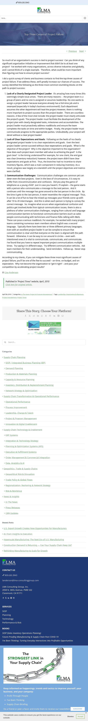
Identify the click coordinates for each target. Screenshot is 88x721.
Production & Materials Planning (21, 374)
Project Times (21, 297)
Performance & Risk (11, 622)
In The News (25, 294)
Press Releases (13, 507)
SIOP (4, 611)
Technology (7, 618)
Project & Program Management (41, 294)
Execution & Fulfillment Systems (21, 452)
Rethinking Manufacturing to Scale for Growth (26, 550)
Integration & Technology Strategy (22, 440)
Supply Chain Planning (14, 357)
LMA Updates (12, 513)
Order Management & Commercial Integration (28, 457)
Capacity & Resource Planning (20, 379)
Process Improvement (16, 407)
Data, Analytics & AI (15, 463)
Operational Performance (18, 401)
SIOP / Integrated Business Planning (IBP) (25, 362)
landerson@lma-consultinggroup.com (20, 580)
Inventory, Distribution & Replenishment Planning (30, 385)
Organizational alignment (74, 294)
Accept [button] (80, 716)
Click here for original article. (19, 284)
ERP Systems (12, 435)
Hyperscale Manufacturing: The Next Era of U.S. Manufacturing (34, 539)
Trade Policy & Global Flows (19, 479)
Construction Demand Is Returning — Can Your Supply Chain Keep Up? (38, 545)
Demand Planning (14, 368)
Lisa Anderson (11, 272)
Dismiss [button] (70, 716)
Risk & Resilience (14, 491)
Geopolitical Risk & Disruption (20, 474)
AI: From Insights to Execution (18, 534)
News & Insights (11, 496)
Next (81, 51)
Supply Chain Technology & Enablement (23, 429)
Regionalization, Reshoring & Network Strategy (28, 485)
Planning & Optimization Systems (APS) (24, 446)
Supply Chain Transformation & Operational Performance (31, 396)
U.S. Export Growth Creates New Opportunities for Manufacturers (35, 528)
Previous (73, 51)
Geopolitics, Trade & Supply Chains (20, 468)
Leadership (61, 294)
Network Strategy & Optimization (21, 390)
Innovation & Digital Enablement (21, 424)
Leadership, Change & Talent (19, 413)
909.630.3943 (23, 2)
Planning (6, 615)
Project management (9, 297)
